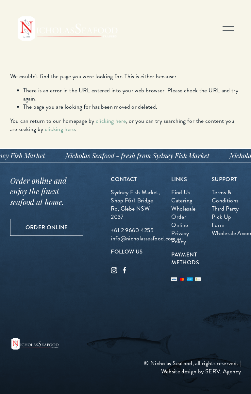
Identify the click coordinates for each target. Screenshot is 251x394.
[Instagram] (114, 270)
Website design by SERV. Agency (201, 371)
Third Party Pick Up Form (225, 217)
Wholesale (183, 209)
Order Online (46, 227)
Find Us (180, 192)
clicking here (111, 121)
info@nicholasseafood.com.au (147, 239)
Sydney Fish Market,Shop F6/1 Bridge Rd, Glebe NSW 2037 (135, 204)
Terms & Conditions (225, 196)
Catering (181, 201)
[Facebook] (124, 270)
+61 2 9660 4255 (132, 230)
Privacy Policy (180, 237)
